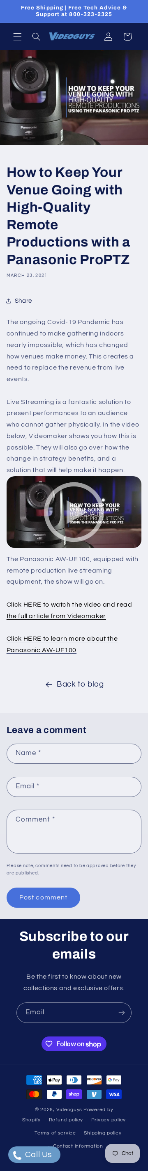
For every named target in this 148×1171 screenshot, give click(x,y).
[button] (17, 36)
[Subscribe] (121, 1012)
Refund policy (66, 1120)
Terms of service (55, 1133)
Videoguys (69, 1109)
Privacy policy (108, 1120)
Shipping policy (102, 1133)
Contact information (78, 1146)
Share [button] (23, 301)
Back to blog (80, 684)
